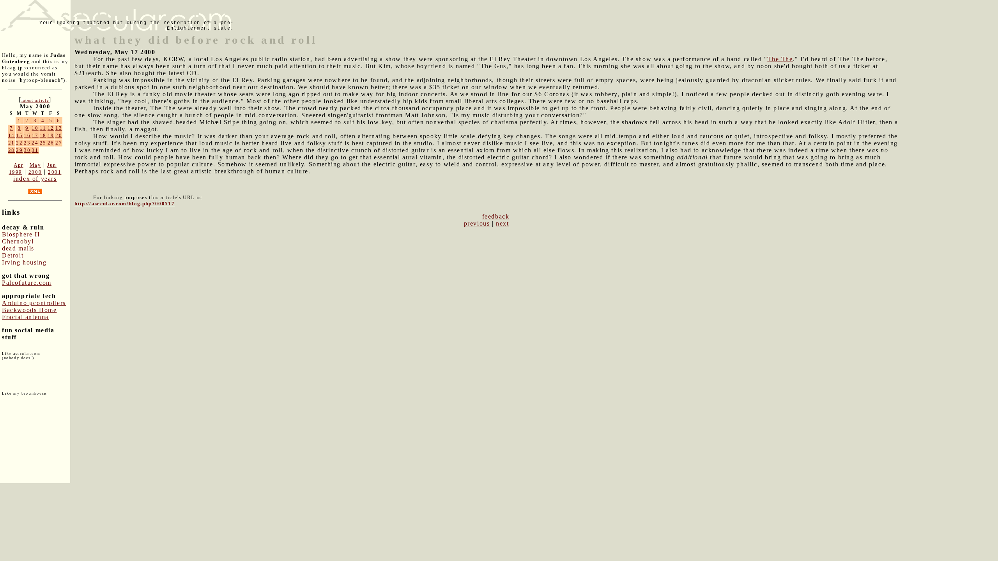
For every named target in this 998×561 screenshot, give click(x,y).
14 (11, 135)
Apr (18, 165)
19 (51, 135)
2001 (54, 172)
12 (51, 128)
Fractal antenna (25, 317)
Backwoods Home (29, 310)
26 (51, 143)
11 (43, 128)
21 (11, 143)
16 (27, 135)
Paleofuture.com (26, 282)
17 (35, 135)
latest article (35, 100)
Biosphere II (21, 234)
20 (58, 135)
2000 (35, 172)
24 (35, 143)
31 (35, 150)
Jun (52, 165)
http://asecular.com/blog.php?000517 (124, 203)
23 (27, 143)
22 (19, 143)
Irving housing (24, 262)
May (35, 165)
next (502, 223)
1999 (15, 172)
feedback (496, 216)
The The (780, 59)
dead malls (18, 248)
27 (58, 143)
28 (11, 150)
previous (477, 223)
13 (58, 128)
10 (35, 128)
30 (27, 150)
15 (19, 135)
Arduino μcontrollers (34, 303)
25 (43, 143)
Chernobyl (18, 241)
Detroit (12, 255)
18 (43, 135)
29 (19, 150)
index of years (35, 178)
